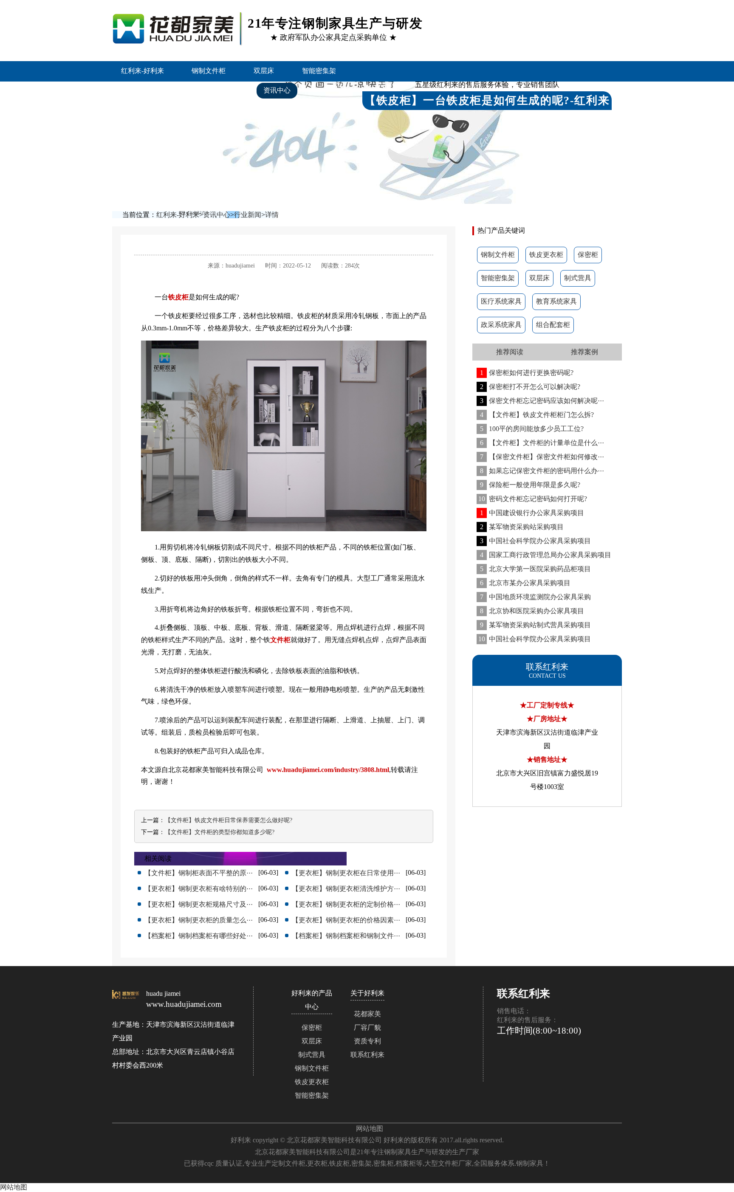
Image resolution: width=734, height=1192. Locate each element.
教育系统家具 (556, 301)
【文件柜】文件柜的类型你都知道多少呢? (219, 832)
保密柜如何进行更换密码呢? (526, 372)
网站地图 (369, 1128)
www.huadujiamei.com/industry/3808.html (328, 769)
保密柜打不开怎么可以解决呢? (530, 386)
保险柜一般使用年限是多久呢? (530, 484)
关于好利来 (143, 110)
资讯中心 (277, 90)
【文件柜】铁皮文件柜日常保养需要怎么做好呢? (228, 820)
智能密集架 (319, 70)
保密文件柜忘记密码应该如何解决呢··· (542, 400)
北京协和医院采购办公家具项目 (532, 610)
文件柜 (280, 639)
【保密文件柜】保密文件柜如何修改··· (542, 456)
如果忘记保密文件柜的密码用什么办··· (542, 470)
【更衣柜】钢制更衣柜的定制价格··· (346, 904)
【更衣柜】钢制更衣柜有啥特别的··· (198, 888)
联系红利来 (367, 1054)
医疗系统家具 (501, 301)
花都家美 (367, 1013)
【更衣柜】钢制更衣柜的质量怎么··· (198, 920)
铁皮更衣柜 (546, 254)
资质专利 (367, 1041)
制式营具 (577, 278)
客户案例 (221, 90)
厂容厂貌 (367, 1027)
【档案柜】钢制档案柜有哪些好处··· (198, 935)
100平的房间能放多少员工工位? (532, 428)
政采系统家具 (501, 324)
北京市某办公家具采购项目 (525, 582)
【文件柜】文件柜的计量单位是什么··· (542, 442)
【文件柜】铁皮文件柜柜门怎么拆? (537, 414)
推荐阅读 (509, 351)
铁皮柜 (178, 297)
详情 (272, 214)
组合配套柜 (553, 324)
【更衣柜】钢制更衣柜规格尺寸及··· (198, 904)
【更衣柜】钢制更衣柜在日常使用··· (346, 872)
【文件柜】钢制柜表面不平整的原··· (198, 872)
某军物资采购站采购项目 (522, 526)
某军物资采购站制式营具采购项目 (535, 624)
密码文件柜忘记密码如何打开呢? (532, 498)
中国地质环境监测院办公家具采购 (535, 596)
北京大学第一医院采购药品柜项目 (535, 568)
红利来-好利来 (142, 70)
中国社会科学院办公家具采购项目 (535, 540)
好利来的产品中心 (153, 90)
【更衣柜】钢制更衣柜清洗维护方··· (346, 888)
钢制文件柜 (209, 70)
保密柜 (588, 254)
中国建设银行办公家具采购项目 (532, 512)
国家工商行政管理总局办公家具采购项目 (545, 554)
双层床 (264, 70)
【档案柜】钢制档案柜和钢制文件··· (346, 935)
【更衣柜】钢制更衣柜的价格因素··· (346, 920)
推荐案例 (584, 351)
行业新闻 (247, 214)
